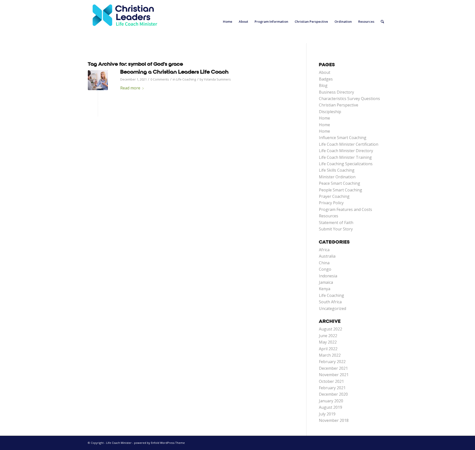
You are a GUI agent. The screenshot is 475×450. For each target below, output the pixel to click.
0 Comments (159, 79)
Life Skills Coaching (337, 170)
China (324, 263)
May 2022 (328, 342)
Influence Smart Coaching (342, 137)
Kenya (324, 288)
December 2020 (333, 394)
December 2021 (333, 368)
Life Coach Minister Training (345, 157)
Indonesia (328, 276)
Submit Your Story (336, 229)
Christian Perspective (338, 105)
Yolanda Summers (217, 79)
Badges (326, 79)
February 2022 (332, 361)
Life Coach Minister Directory (346, 150)
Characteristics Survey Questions (349, 98)
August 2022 (330, 329)
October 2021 (331, 381)
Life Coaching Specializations (346, 163)
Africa (324, 249)
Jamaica (326, 282)
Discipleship (330, 111)
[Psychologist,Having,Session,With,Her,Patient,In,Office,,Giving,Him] (98, 80)
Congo (325, 269)
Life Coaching (186, 79)
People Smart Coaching (340, 190)
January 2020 (331, 401)
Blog (323, 85)
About (324, 72)
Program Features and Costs (345, 209)
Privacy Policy (331, 202)
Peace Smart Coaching (339, 183)
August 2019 (330, 407)
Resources (328, 216)
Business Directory (336, 92)
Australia (327, 256)
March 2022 (330, 355)
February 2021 (332, 387)
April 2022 (328, 348)
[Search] (382, 21)
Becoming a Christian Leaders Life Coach (174, 72)
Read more (130, 88)
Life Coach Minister (119, 443)
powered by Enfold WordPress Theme (159, 443)
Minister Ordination (337, 177)
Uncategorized (332, 308)
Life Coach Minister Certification (348, 144)
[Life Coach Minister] (125, 21)
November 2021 (334, 374)
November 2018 (334, 420)
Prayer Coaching (334, 196)
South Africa (330, 302)
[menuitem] (228, 21)
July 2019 (327, 414)
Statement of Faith (336, 222)
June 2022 (328, 335)
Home (324, 118)
